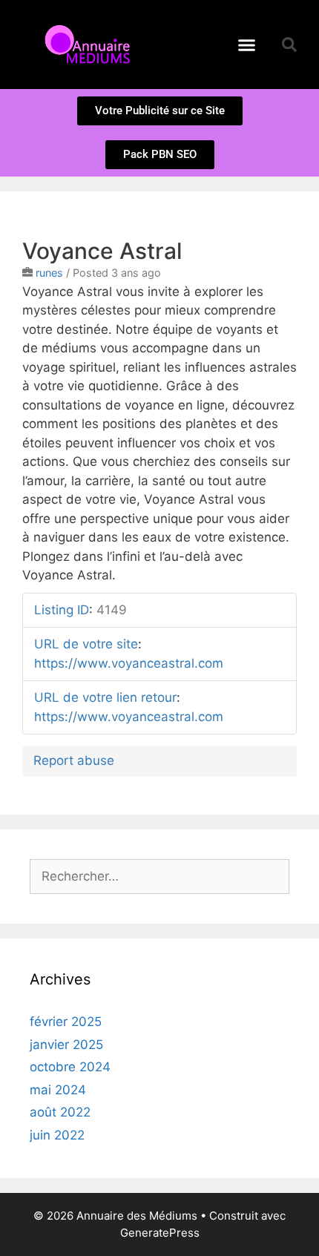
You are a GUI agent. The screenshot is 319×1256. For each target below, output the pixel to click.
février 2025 (66, 1021)
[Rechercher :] (159, 876)
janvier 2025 (66, 1044)
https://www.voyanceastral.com (128, 663)
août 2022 (60, 1112)
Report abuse (73, 760)
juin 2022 (57, 1135)
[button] (247, 44)
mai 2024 (58, 1089)
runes (49, 272)
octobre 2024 (70, 1066)
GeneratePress (160, 1233)
